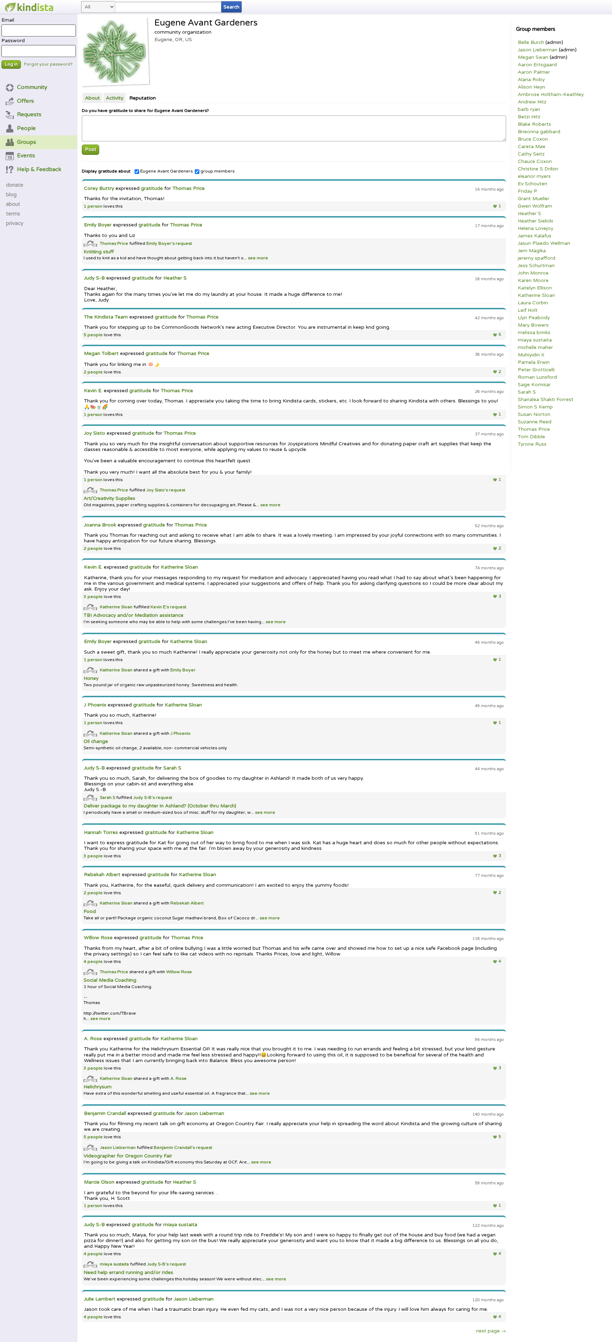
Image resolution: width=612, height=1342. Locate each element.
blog (11, 194)
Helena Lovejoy (535, 228)
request (184, 243)
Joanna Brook (100, 525)
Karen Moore (533, 280)
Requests (29, 114)
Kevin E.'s (160, 607)
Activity (114, 98)
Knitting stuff (99, 252)
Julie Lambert (99, 1299)
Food (90, 911)
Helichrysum (98, 1087)
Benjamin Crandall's (175, 1147)
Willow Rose (98, 938)
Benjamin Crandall (105, 1113)
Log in (11, 64)
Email (7, 20)
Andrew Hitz (532, 102)
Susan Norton (534, 414)
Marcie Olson (99, 1182)
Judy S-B (94, 278)
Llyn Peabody (534, 318)
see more (257, 258)
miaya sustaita (535, 340)
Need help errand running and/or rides (128, 1272)
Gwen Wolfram (535, 206)
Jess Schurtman (536, 266)
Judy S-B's (144, 797)
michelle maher (535, 347)
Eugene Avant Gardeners (166, 171)
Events (26, 155)
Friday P (527, 191)
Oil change (96, 741)
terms (13, 213)
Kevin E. (93, 391)
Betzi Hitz (529, 117)
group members (217, 171)
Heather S (529, 213)
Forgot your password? (48, 64)
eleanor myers (534, 176)
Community (32, 87)
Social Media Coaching (110, 980)
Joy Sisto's (157, 490)
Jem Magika (532, 251)
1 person (93, 206)
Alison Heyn (531, 87)
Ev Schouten (532, 184)
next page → (491, 1331)
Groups (26, 142)
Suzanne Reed (534, 422)
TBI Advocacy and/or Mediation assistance (133, 615)
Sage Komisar (534, 385)
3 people (93, 596)
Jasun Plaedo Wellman (544, 243)
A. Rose (93, 1039)
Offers (25, 101)
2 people (93, 372)
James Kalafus (534, 236)
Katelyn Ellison (535, 288)
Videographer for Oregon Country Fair (128, 1156)
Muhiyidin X (531, 355)
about (13, 204)
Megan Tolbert (101, 353)
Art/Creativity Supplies (109, 498)
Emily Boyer (98, 225)
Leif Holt (528, 310)
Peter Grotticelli (536, 370)
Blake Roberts (534, 124)
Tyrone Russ (532, 444)
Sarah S (527, 392)
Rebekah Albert (102, 875)
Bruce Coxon (533, 139)
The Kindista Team (106, 317)
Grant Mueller (533, 199)
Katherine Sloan (536, 295)
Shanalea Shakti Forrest (545, 399)
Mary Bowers (533, 325)
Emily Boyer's (161, 243)
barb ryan (529, 109)
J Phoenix (95, 705)
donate (14, 185)
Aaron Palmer (534, 72)
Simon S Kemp (535, 407)
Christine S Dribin (538, 169)
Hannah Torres (101, 832)
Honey (91, 678)
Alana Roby (531, 80)
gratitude (152, 188)
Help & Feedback (39, 169)
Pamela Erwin (534, 362)
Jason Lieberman (537, 50)
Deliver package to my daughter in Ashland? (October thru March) (160, 806)
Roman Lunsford (537, 377)
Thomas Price (534, 429)
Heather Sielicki (535, 221)
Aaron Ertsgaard (537, 65)
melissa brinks (534, 333)
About (92, 98)
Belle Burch (531, 42)
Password (13, 41)
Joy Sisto (94, 433)
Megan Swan (533, 57)
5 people (93, 335)
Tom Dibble (531, 437)
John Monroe (533, 273)
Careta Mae (531, 147)
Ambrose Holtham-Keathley (551, 94)
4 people (93, 961)
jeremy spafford (536, 258)
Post (90, 149)
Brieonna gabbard (539, 132)
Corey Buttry (99, 188)
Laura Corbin (533, 303)
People (26, 128)
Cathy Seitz (531, 154)
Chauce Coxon (535, 161)
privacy (14, 223)
